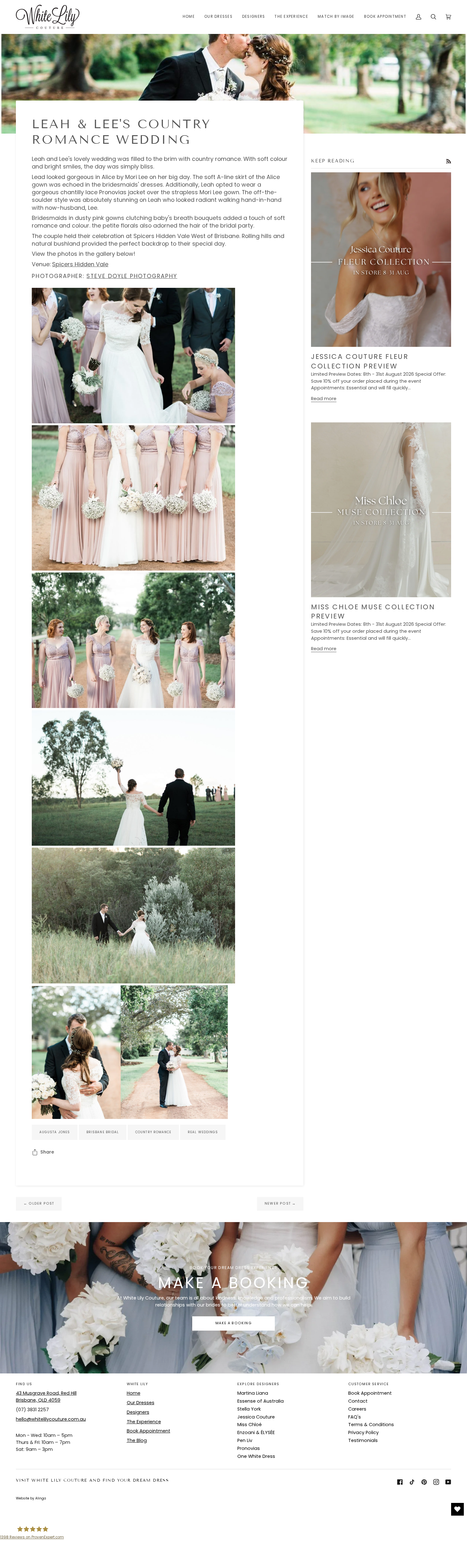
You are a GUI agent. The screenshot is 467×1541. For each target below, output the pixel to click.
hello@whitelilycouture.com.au (51, 1419)
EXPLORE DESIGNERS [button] (258, 1384)
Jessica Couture (256, 1417)
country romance (153, 1132)
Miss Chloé (249, 1424)
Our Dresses (140, 1402)
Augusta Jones (54, 1132)
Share (47, 1152)
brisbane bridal (102, 1132)
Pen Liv (244, 1440)
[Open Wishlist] (457, 1509)
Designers (138, 1412)
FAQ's (354, 1417)
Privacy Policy (363, 1432)
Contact (358, 1401)
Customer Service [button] (368, 1384)
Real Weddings (203, 1132)
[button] (218, 17)
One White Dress (256, 1456)
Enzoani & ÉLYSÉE (256, 1432)
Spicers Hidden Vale (80, 264)
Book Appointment (148, 1431)
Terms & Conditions (371, 1424)
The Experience (144, 1422)
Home (133, 1393)
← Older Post (39, 1203)
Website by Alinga (31, 1498)
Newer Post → (280, 1203)
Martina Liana (252, 1393)
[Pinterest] (424, 1482)
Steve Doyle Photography (131, 276)
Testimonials (363, 1440)
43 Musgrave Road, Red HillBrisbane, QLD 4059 (46, 1396)
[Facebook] (400, 1482)
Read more (323, 398)
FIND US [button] (24, 1384)
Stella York (249, 1409)
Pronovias (248, 1448)
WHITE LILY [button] (137, 1384)
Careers (357, 1409)
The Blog (137, 1440)
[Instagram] (436, 1482)
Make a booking (233, 1323)
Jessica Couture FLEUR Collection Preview (359, 361)
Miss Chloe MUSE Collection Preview (373, 611)
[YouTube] (448, 1482)
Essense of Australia (260, 1401)
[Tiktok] (412, 1482)
